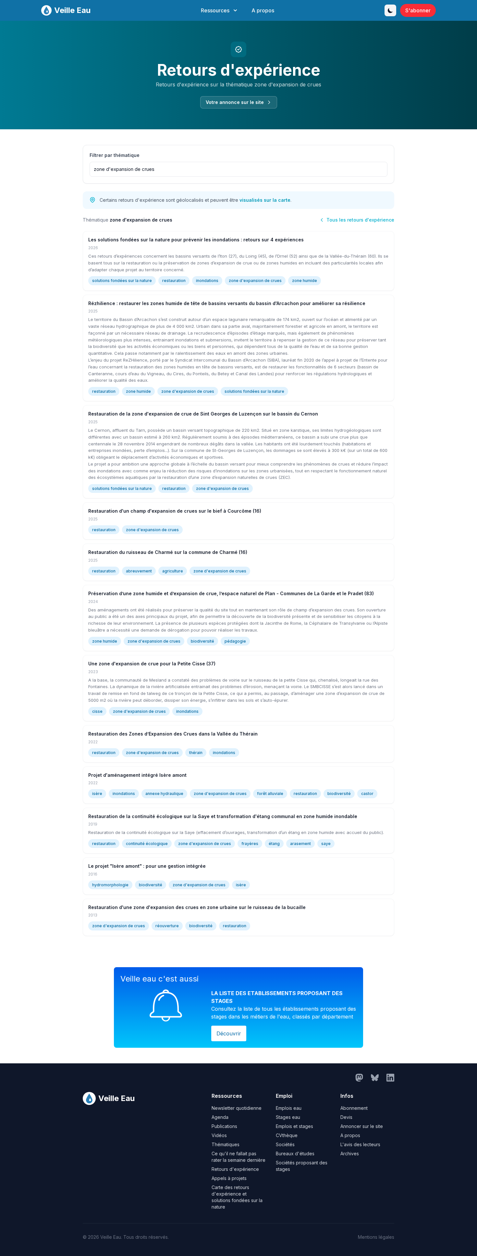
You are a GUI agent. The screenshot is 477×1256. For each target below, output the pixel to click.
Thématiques (225, 1144)
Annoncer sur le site (361, 1126)
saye (326, 843)
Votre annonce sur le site (235, 102)
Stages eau (288, 1117)
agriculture (172, 571)
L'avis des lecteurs (360, 1144)
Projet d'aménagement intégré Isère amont (137, 775)
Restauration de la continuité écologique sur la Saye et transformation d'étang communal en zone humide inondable (222, 816)
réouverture (167, 925)
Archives (349, 1153)
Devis (346, 1117)
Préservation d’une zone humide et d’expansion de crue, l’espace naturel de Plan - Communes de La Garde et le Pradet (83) (231, 593)
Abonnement (354, 1108)
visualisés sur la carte (264, 200)
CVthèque (287, 1135)
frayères (249, 843)
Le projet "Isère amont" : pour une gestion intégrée (147, 866)
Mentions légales (376, 1237)
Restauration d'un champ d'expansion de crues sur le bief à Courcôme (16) (174, 511)
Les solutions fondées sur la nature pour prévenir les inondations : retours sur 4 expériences (196, 239)
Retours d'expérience (235, 1169)
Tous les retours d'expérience (360, 220)
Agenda (220, 1117)
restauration (174, 280)
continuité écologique (147, 843)
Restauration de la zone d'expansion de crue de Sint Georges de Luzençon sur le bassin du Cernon (203, 414)
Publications (224, 1126)
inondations (207, 280)
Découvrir (228, 1033)
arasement (300, 843)
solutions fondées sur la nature (122, 280)
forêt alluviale (270, 793)
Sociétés (285, 1144)
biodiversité (202, 641)
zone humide (304, 280)
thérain (195, 752)
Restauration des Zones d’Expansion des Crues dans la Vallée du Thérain (173, 734)
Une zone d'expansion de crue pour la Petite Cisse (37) (151, 663)
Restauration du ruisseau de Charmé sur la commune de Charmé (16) (167, 552)
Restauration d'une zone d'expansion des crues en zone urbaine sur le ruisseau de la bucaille (197, 907)
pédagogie (235, 641)
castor (367, 793)
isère (97, 793)
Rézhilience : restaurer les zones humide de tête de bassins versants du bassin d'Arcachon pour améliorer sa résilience (226, 303)
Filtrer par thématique (115, 155)
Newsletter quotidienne (237, 1108)
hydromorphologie (110, 884)
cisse (97, 711)
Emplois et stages (294, 1126)
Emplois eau (288, 1108)
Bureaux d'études (295, 1153)
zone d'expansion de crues (255, 280)
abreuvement (139, 571)
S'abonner (418, 10)
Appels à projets (229, 1178)
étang (274, 843)
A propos (262, 10)
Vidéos (219, 1135)
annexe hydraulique (164, 793)
